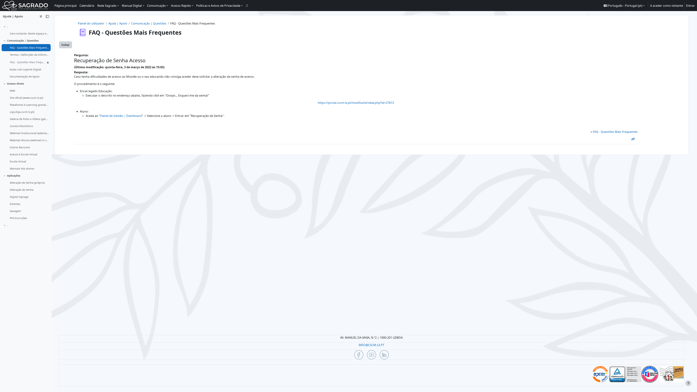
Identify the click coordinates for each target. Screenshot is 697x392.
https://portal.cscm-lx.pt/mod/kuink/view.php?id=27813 (356, 103)
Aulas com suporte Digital (25, 69)
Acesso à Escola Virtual (23, 154)
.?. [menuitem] (247, 6)
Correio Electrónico (21, 126)
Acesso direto (15, 83)
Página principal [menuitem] (65, 6)
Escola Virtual (18, 161)
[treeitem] (25, 30)
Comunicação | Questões (23, 40)
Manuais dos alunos (22, 168)
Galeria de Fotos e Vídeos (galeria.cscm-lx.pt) (29, 119)
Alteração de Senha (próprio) (27, 182)
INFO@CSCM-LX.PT (371, 345)
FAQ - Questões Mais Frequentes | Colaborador (28, 62)
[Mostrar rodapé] (688, 383)
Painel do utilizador (91, 23)
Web (12, 90)
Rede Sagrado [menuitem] (107, 6)
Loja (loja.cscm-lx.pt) (22, 112)
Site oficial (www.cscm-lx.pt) (26, 97)
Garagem (15, 211)
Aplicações (13, 175)
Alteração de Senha (21, 189)
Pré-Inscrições (18, 218)
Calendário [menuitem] (87, 6)
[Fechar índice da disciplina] (47, 16)
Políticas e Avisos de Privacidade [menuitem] (218, 6)
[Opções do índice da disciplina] (41, 16)
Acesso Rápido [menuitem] (181, 6)
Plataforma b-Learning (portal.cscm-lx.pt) (29, 105)
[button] (624, 5)
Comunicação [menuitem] (156, 6)
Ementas (15, 204)
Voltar (65, 45)
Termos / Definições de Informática (29, 54)
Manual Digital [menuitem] (132, 6)
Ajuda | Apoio (117, 23)
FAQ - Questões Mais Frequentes (29, 47)
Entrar (690, 6)
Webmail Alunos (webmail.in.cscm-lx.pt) (29, 140)
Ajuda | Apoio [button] (13, 16)
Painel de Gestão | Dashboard (121, 116)
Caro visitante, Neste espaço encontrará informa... (29, 33)
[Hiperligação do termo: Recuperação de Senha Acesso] (633, 139)
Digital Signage (19, 197)
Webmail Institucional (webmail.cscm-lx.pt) (29, 133)
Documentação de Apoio (24, 76)
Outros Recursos (20, 147)
